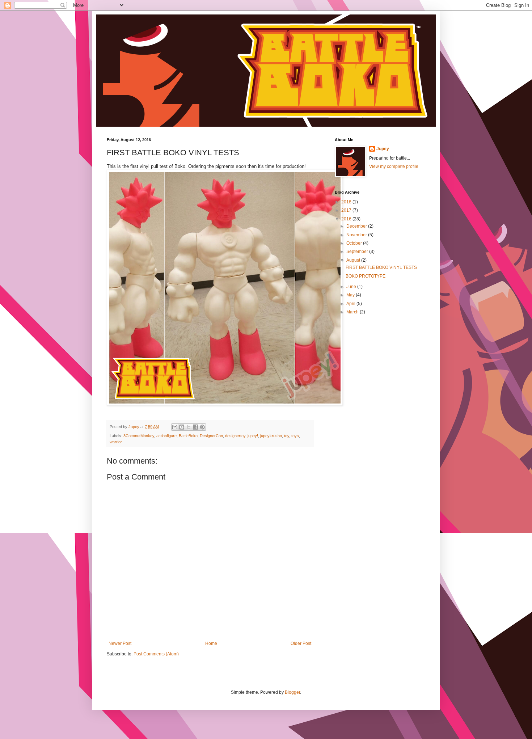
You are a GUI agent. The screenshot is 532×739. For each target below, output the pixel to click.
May (351, 294)
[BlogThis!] (181, 427)
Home (211, 643)
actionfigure (166, 436)
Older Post (301, 643)
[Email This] (174, 427)
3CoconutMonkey (138, 436)
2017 (346, 210)
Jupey (382, 148)
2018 (346, 201)
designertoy (235, 436)
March (353, 311)
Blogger (292, 692)
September (357, 251)
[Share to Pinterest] (202, 427)
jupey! (253, 436)
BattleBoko (188, 436)
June (351, 286)
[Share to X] (188, 427)
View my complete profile (393, 166)
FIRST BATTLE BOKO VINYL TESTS (381, 267)
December (357, 226)
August (353, 260)
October (354, 243)
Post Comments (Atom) (156, 653)
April (351, 303)
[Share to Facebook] (195, 427)
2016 (346, 218)
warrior (116, 442)
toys (295, 436)
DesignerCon (211, 436)
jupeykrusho (271, 436)
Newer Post (120, 643)
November (357, 234)
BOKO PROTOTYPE (365, 276)
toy (286, 436)
